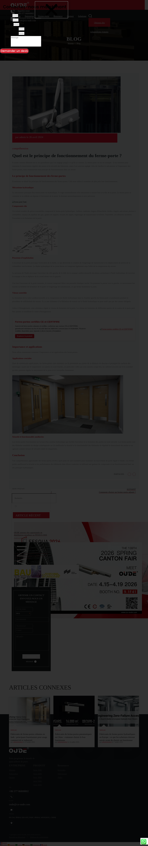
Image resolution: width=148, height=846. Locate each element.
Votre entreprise (9, 33)
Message (5, 45)
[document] (74, 423)
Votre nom (6, 15)
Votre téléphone (9, 28)
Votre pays (6, 19)
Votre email (6, 24)
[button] (51, 10)
